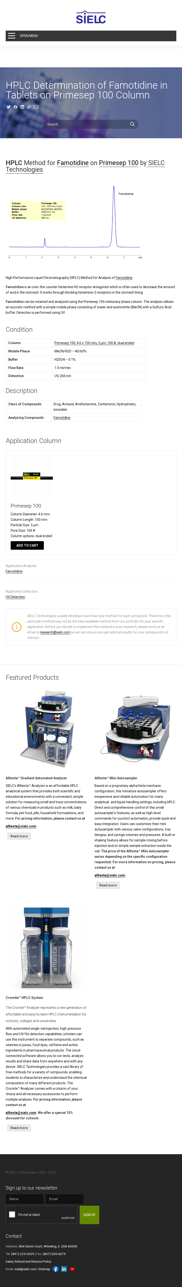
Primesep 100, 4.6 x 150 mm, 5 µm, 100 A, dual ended (94, 343)
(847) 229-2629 (22, 1254)
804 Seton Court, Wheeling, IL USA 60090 (48, 1246)
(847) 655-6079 (54, 1254)
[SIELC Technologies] (91, 17)
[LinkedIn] (64, 1269)
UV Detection (15, 597)
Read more (19, 836)
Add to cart (27, 545)
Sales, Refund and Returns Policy (28, 1261)
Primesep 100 (118, 163)
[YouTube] (72, 1269)
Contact (14, 1236)
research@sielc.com (55, 632)
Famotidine (73, 163)
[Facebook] (56, 1269)
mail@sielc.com (25, 1269)
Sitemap (44, 1269)
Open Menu (29, 36)
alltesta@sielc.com (21, 826)
